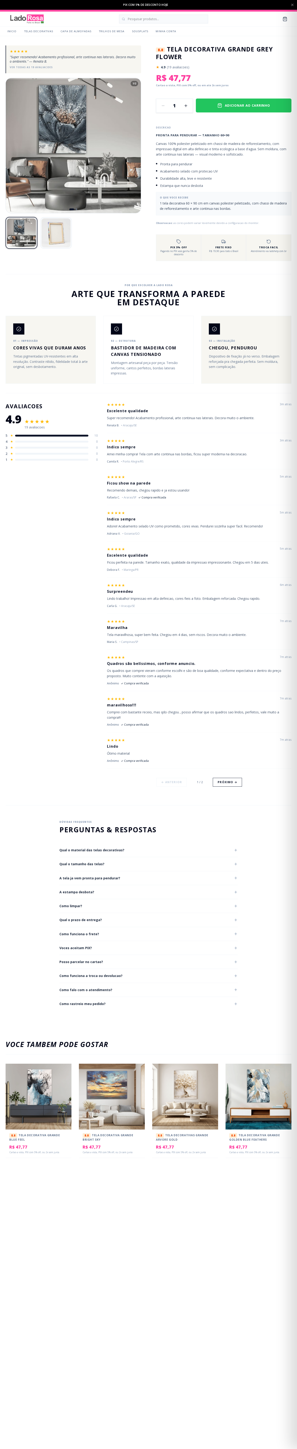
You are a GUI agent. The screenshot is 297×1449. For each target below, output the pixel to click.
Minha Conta (166, 31)
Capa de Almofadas (76, 31)
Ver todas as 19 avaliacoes (31, 67)
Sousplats (140, 31)
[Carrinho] (285, 19)
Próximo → (227, 782)
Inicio (12, 31)
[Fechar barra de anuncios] (292, 5)
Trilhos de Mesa (112, 31)
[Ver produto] (65, 1081)
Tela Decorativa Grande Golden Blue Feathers (254, 1137)
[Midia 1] (71, 209)
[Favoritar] (65, 1072)
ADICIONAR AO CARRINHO (247, 105)
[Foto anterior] (13, 145)
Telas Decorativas (38, 31)
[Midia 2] (76, 209)
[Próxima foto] (133, 145)
